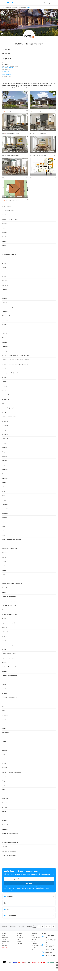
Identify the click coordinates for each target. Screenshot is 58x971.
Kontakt (33, 951)
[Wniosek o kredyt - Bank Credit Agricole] (50, 962)
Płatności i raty (20, 937)
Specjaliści (21, 926)
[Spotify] (53, 926)
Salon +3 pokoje (6, 74)
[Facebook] (38, 926)
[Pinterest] (49, 926)
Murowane (5, 78)
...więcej (11, 890)
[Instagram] (46, 926)
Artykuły (29, 926)
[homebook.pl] (11, 2)
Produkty (4, 926)
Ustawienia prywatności (34, 948)
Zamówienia (20, 933)
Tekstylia (4, 939)
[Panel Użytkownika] (49, 2)
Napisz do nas (49, 952)
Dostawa (19, 935)
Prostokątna (5, 71)
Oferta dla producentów (34, 940)
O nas (32, 935)
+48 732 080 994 (49, 936)
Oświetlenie (5, 937)
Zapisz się (29, 883)
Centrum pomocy (50, 955)
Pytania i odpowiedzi (20, 942)
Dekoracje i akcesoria (5, 944)
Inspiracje (13, 926)
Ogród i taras (5, 941)
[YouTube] (42, 926)
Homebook (34, 933)
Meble (3, 935)
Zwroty (18, 939)
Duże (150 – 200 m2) (7, 67)
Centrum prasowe (35, 937)
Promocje (4, 947)
